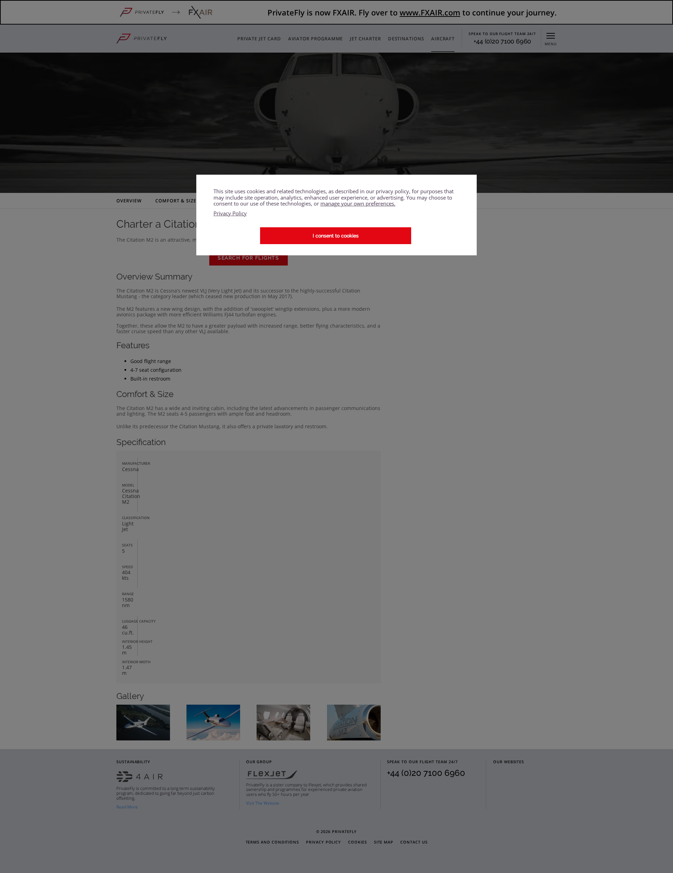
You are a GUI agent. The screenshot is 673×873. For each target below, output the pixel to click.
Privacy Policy (230, 213)
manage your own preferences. (357, 203)
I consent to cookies (336, 236)
